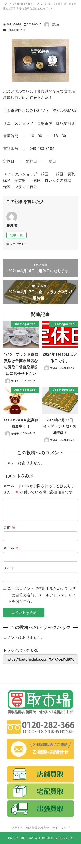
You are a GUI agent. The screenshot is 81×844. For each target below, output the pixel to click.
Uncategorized (16, 30)
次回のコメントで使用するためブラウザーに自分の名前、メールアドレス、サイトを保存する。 (42, 595)
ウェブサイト (18, 244)
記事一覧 (16, 235)
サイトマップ (61, 828)
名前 (9, 527)
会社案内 (17, 828)
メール (11, 547)
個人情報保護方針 (37, 828)
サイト (8, 568)
